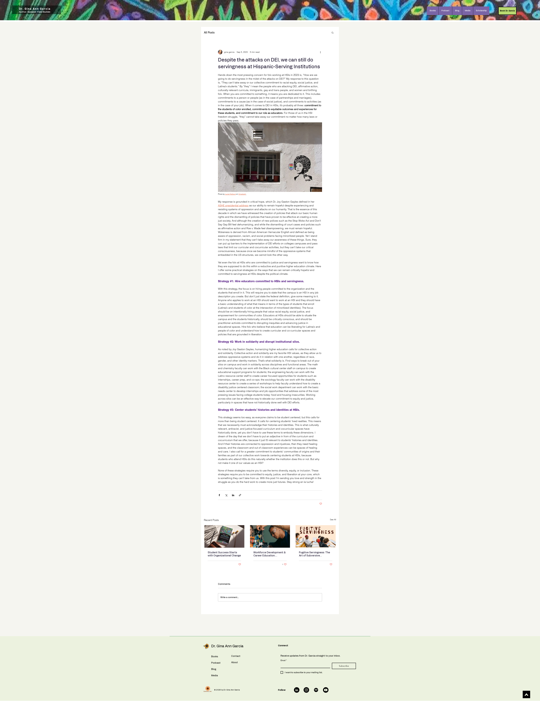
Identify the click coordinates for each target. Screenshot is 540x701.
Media (214, 675)
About (234, 662)
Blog (213, 669)
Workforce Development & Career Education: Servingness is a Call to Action (269, 554)
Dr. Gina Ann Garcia (35, 8)
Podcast (215, 663)
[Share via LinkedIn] (233, 495)
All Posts (209, 32)
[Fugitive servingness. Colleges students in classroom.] (316, 536)
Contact (235, 656)
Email (284, 660)
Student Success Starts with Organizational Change (224, 554)
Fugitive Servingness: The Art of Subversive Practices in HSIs (314, 554)
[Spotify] (316, 690)
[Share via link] (240, 495)
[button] (332, 32)
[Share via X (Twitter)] (226, 495)
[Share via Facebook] (219, 495)
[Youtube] (325, 690)
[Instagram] (306, 690)
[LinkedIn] (296, 690)
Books (214, 656)
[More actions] (320, 52)
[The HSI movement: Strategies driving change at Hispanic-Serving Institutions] (224, 536)
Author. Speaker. (28, 12)
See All (333, 519)
